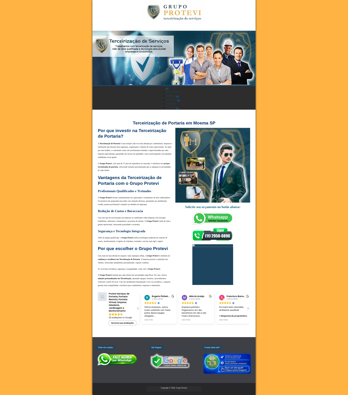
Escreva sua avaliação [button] (122, 323)
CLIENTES (171, 103)
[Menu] (167, 89)
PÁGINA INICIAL (174, 92)
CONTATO (171, 107)
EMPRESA (171, 96)
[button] (248, 308)
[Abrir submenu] (177, 97)
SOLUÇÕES (171, 100)
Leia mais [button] (145, 320)
